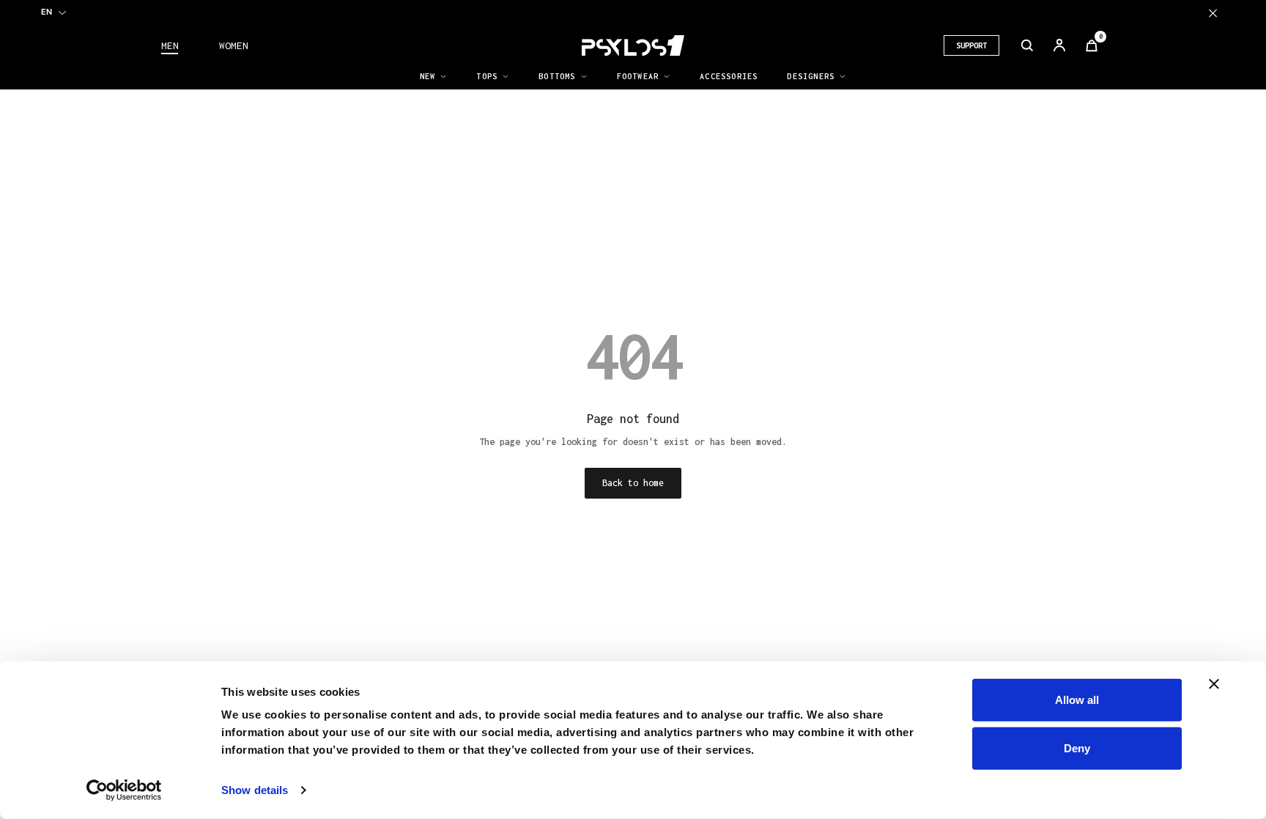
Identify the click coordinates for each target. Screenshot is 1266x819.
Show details (254, 790)
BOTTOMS (556, 76)
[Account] (1059, 45)
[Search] (1027, 45)
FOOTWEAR (638, 76)
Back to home (633, 482)
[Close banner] (1214, 684)
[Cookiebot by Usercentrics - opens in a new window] (124, 790)
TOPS (486, 76)
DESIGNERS (810, 76)
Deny (1077, 747)
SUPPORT (971, 45)
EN (46, 12)
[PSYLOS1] (633, 45)
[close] (1213, 13)
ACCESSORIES (729, 76)
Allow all (1077, 700)
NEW (428, 76)
